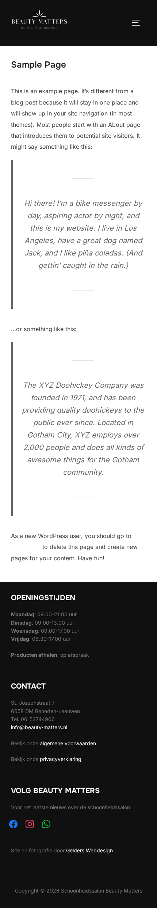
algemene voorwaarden (68, 743)
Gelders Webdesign (89, 850)
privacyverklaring (60, 759)
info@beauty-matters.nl (39, 727)
